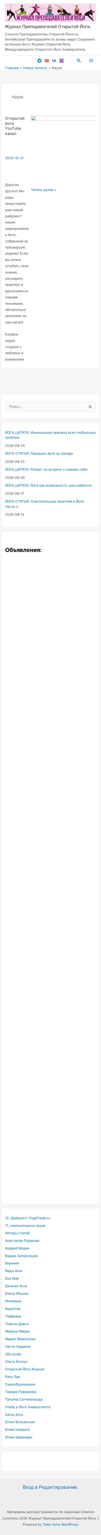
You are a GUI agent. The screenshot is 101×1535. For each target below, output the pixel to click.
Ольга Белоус (16, 1361)
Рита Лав (12, 1377)
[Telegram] (39, 60)
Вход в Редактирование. (50, 1487)
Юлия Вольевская (20, 1422)
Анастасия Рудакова (22, 1241)
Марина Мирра (17, 1331)
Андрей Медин (17, 1248)
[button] (79, 61)
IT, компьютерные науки (25, 1226)
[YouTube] (47, 60)
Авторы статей (17, 1233)
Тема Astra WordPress (60, 1524)
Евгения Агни (16, 1286)
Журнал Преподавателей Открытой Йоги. (48, 26)
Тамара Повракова (20, 1392)
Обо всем (13, 1354)
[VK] (54, 60)
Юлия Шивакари (18, 1437)
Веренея (12, 1263)
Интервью (13, 1301)
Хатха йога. (14, 1415)
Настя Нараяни (17, 1346)
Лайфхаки (13, 1316)
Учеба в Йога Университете (27, 1407)
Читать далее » (43, 190)
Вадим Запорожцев (21, 1256)
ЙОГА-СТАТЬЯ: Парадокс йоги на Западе (39, 453)
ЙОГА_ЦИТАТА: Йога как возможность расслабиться (48, 485)
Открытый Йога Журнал (24, 1369)
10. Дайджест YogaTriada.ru (27, 1218)
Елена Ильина (16, 1293)
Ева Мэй (12, 1278)
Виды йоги (13, 1271)
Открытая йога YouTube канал (15, 126)
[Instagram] (61, 60)
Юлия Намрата (17, 1430)
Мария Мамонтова (20, 1339)
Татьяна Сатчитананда (24, 1399)
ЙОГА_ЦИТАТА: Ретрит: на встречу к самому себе (46, 469)
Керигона (12, 1309)
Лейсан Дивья (17, 1324)
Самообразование (20, 1384)
